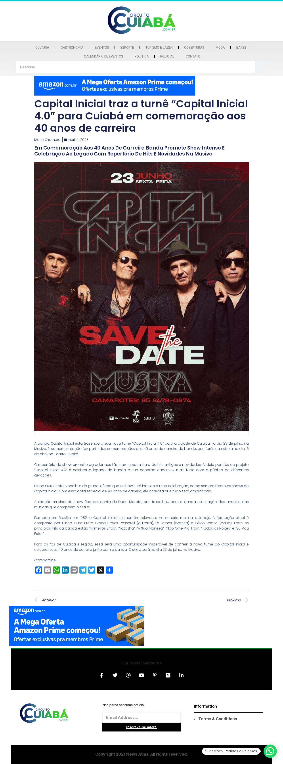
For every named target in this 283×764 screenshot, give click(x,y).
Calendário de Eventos (103, 56)
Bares (241, 48)
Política (142, 56)
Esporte (127, 48)
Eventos (102, 48)
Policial (167, 56)
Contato (193, 56)
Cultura (42, 48)
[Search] (261, 67)
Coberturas (194, 48)
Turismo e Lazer (159, 48)
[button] (270, 751)
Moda (220, 48)
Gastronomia (72, 48)
